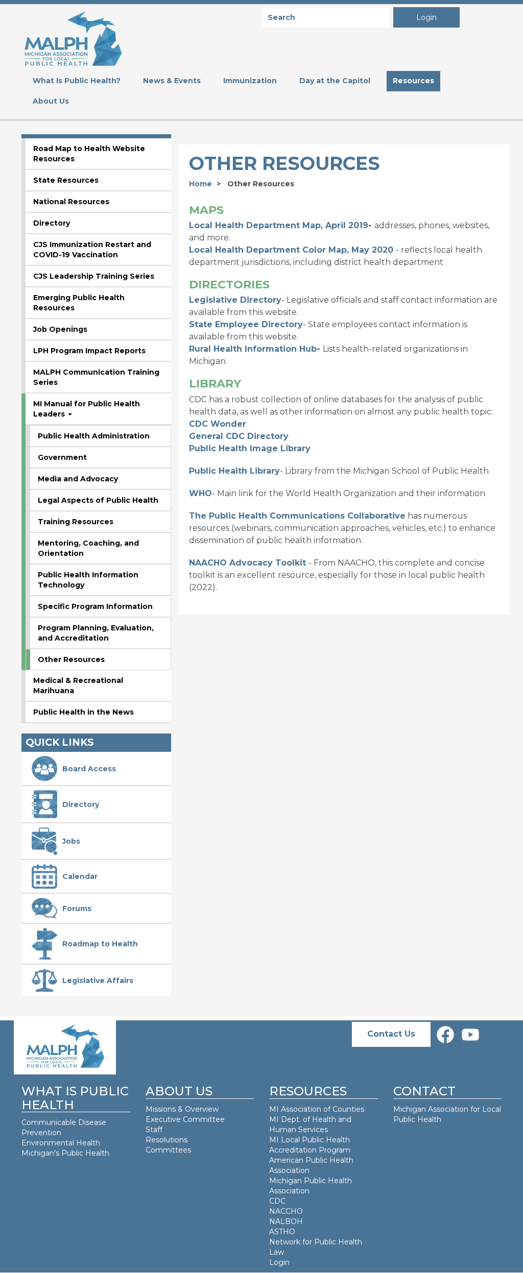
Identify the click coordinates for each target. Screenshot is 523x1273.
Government (62, 457)
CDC (277, 1201)
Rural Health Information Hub (253, 349)
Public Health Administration (94, 435)
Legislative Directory (235, 300)
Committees (168, 1150)
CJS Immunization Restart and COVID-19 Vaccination (92, 249)
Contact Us (391, 1034)
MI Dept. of (290, 1119)
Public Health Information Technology (88, 580)
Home (200, 183)
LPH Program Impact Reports (89, 350)
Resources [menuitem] (413, 80)
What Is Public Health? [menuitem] (77, 80)
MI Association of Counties (316, 1109)
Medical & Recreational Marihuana (78, 685)
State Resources (66, 180)
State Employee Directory (246, 324)
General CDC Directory (239, 436)
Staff (154, 1129)
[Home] (72, 37)
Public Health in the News (83, 712)
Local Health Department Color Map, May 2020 (291, 250)
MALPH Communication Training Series (96, 377)
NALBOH (286, 1221)
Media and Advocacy (78, 478)
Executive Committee (185, 1119)
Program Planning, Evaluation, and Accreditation (96, 633)
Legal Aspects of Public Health (98, 500)
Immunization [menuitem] (250, 80)
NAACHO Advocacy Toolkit (247, 563)
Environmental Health (60, 1142)
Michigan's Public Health (66, 1153)
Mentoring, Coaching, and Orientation (88, 548)
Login (426, 17)
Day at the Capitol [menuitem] (334, 80)
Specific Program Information (95, 606)
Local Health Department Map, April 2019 (278, 225)
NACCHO (286, 1211)
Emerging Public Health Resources (79, 302)
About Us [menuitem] (51, 101)
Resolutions (166, 1139)
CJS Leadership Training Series (93, 276)
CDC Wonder (217, 424)
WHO (200, 493)
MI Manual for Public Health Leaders (86, 409)
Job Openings (60, 329)
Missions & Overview (182, 1109)
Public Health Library (234, 471)
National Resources (71, 201)
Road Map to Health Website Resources (89, 153)
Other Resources (71, 659)
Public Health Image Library (250, 448)
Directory (51, 223)
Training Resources (75, 521)
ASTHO (282, 1231)
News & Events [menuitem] (172, 80)
